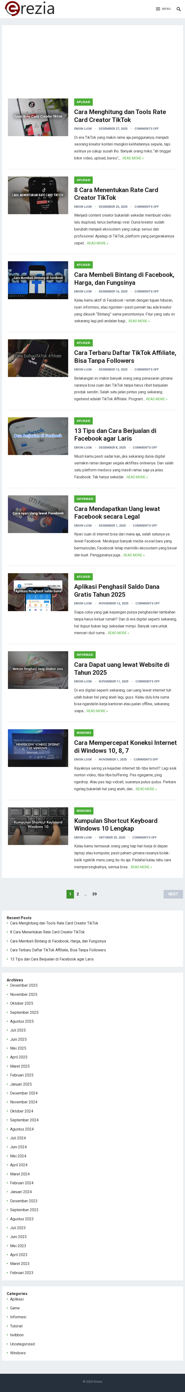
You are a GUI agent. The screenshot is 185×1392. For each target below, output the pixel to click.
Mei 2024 (18, 1156)
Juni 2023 (18, 1236)
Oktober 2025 (21, 1003)
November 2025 (23, 994)
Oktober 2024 (21, 1111)
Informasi (85, 499)
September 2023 (24, 1210)
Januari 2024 (21, 1192)
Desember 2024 (24, 1093)
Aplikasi (83, 102)
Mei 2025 (18, 1048)
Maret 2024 (20, 1174)
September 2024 (24, 1120)
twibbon (17, 1335)
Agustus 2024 (22, 1129)
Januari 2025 (21, 1084)
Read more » (133, 158)
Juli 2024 (18, 1138)
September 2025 (24, 1012)
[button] (163, 9)
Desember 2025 (24, 985)
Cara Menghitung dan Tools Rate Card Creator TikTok (54, 923)
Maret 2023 (20, 1263)
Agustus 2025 (22, 1021)
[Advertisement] (92, 64)
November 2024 (23, 1102)
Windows (84, 733)
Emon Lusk (83, 128)
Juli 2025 (18, 1030)
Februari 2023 (21, 1272)
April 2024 (18, 1165)
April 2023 (18, 1254)
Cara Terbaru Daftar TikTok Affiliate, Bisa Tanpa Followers (58, 950)
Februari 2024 (21, 1183)
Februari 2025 (21, 1075)
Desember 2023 (24, 1201)
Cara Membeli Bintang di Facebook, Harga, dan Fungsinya (58, 941)
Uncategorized (22, 1344)
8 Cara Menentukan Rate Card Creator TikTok (47, 932)
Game (15, 1308)
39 (94, 894)
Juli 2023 (18, 1228)
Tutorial (16, 1326)
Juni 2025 (18, 1039)
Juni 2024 (18, 1147)
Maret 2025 (20, 1066)
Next (173, 894)
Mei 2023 (18, 1246)
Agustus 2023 (22, 1219)
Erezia (98, 1381)
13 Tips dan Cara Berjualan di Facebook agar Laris (52, 959)
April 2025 (18, 1057)
